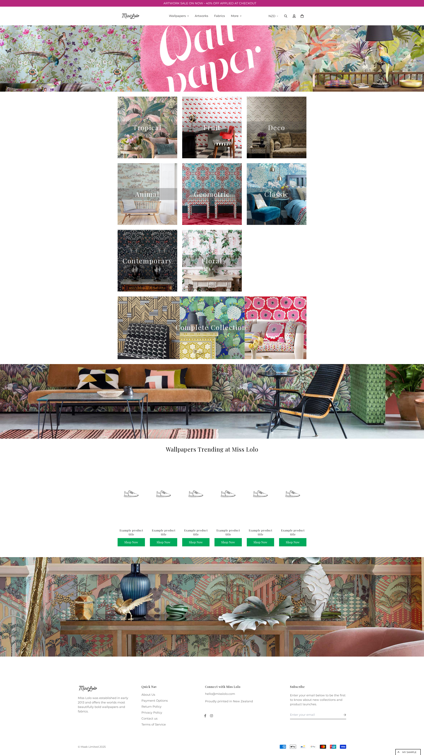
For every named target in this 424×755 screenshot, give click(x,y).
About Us (148, 695)
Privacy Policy (151, 712)
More (234, 16)
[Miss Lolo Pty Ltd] (130, 16)
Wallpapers (177, 16)
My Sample (409, 752)
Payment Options (154, 700)
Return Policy (151, 706)
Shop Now (131, 542)
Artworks (201, 16)
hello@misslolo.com (220, 694)
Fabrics (219, 16)
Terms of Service (153, 724)
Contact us (149, 718)
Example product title (131, 532)
